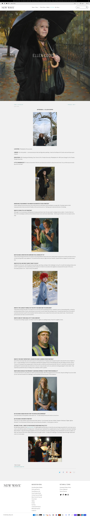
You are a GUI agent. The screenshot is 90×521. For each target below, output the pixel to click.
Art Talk (52, 7)
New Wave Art (10, 514)
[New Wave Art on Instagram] (8, 3)
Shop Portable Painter (36, 493)
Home (33, 7)
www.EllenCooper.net (19, 466)
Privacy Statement (63, 489)
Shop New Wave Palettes (37, 487)
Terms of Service (63, 491)
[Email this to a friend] (74, 472)
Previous (70, 104)
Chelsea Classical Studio (37, 495)
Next (74, 104)
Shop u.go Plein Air (36, 489)
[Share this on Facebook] (63, 472)
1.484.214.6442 (12, 3)
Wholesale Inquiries (36, 508)
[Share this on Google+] (70, 472)
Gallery (48, 7)
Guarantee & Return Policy (65, 487)
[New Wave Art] (7, 8)
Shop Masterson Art (36, 491)
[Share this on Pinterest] (66, 472)
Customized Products (36, 506)
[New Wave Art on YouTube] (6, 3)
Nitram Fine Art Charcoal (37, 497)
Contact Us (34, 510)
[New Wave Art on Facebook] (4, 3)
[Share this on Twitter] (59, 472)
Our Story (57, 7)
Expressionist (30, 427)
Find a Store (43, 7)
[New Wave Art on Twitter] (2, 3)
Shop (36, 7)
